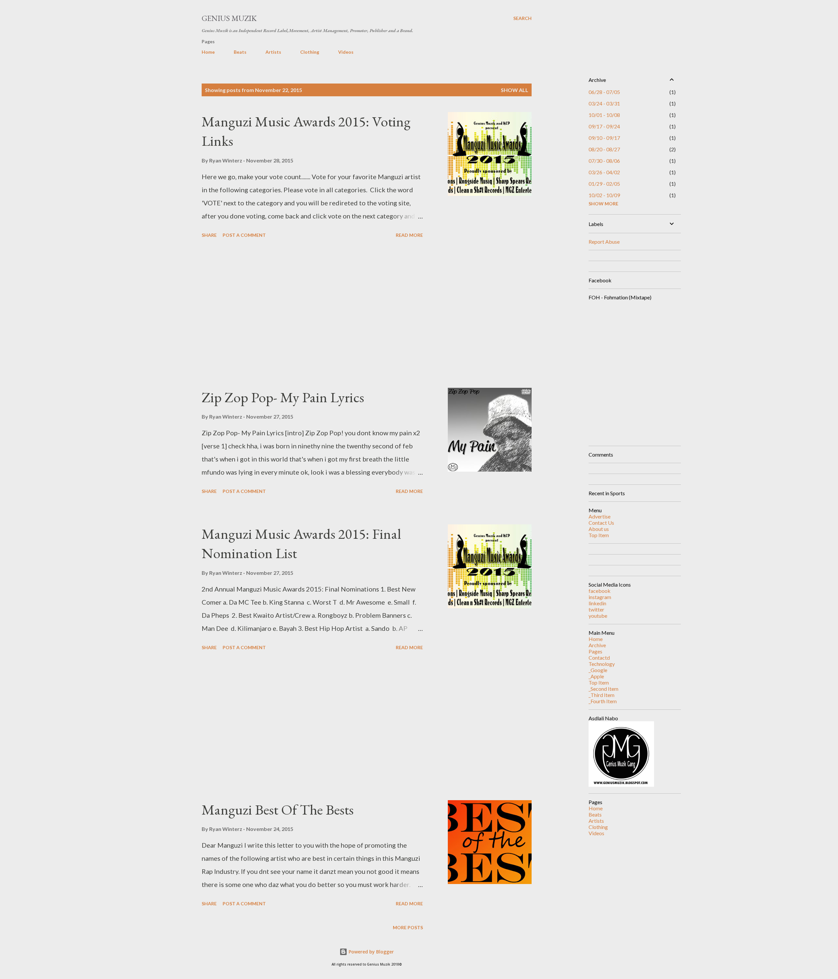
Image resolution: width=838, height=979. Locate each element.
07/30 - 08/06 (604, 161)
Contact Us (601, 522)
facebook (599, 591)
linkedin (597, 603)
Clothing (309, 52)
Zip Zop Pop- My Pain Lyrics (283, 397)
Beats (240, 52)
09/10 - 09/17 (604, 138)
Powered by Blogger (370, 952)
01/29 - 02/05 (604, 183)
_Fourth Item (603, 701)
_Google (598, 670)
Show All (514, 90)
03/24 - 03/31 (604, 103)
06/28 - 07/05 (604, 92)
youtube (598, 615)
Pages (595, 651)
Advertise (599, 516)
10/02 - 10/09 (604, 195)
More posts (408, 927)
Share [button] (209, 235)
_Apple (596, 676)
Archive (597, 645)
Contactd (599, 657)
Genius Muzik (229, 18)
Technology (602, 664)
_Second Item (603, 689)
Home (208, 52)
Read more (409, 235)
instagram (600, 597)
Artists (273, 52)
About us (599, 529)
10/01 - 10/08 (604, 115)
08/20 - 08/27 (604, 149)
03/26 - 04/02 (604, 172)
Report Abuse (604, 241)
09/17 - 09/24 (604, 126)
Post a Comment (244, 235)
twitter (596, 609)
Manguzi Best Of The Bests (278, 809)
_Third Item (601, 695)
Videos (346, 52)
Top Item (599, 535)
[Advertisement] (312, 314)
